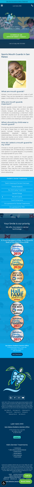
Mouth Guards (17, 197)
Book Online (25, 481)
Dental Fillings (17, 193)
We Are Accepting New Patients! (17, 1)
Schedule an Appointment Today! (16, 36)
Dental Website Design (11, 481)
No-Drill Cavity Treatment (17, 190)
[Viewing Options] (3, 483)
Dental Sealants (17, 186)
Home (10, 474)
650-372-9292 (18, 432)
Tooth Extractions (17, 200)
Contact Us (17, 437)
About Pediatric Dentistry (17, 475)
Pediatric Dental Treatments (17, 178)
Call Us (27, 476)
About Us (6, 478)
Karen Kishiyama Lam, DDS (17, 29)
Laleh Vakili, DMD (17, 27)
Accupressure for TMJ (17, 207)
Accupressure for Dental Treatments (17, 203)
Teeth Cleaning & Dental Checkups (17, 183)
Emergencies (18, 448)
